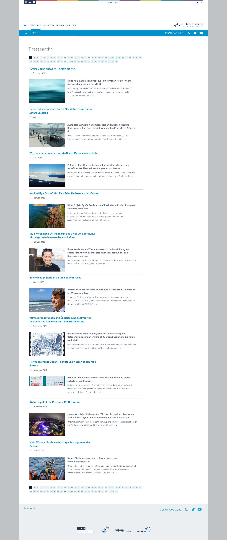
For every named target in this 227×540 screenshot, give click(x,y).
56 (106, 61)
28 (123, 58)
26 (116, 58)
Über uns (35, 25)
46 (72, 61)
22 (102, 58)
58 (113, 61)
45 (68, 61)
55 (102, 61)
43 (61, 61)
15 (78, 58)
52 (92, 61)
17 (85, 58)
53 (96, 61)
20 (96, 58)
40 (51, 61)
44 (65, 61)
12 (68, 58)
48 (78, 61)
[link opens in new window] (30, 2)
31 (133, 58)
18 (89, 58)
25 (113, 58)
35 (34, 61)
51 (89, 61)
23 (106, 58)
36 (37, 61)
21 (99, 58)
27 (119, 58)
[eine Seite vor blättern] (116, 61)
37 (41, 61)
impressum (29, 508)
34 (31, 61)
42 (58, 61)
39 (48, 61)
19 (92, 58)
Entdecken (72, 25)
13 (72, 58)
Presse (118, 3)
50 (85, 61)
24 (109, 58)
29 (126, 58)
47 (75, 61)
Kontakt (109, 3)
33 (140, 58)
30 (130, 58)
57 (109, 61)
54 (99, 61)
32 (137, 58)
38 (44, 61)
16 (82, 58)
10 (61, 58)
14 (75, 58)
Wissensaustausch (54, 25)
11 (65, 58)
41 (55, 61)
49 (82, 61)
